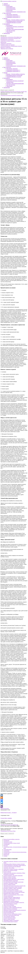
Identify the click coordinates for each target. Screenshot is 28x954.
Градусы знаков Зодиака (9, 884)
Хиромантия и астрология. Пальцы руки (11, 38)
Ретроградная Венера (8, 912)
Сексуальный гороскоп (9, 916)
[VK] (14, 795)
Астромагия (6, 24)
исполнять (6, 808)
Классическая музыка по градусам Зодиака (13, 892)
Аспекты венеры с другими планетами (13, 875)
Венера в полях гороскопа (9, 878)
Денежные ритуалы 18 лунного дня (9, 824)
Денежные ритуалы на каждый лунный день (16, 91)
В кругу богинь (7, 871)
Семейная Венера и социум (13, 22)
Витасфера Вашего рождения (10, 880)
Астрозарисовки (10, 7)
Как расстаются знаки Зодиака (10, 889)
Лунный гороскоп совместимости (11, 897)
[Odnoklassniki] (14, 798)
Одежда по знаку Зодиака (9, 906)
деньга (2, 808)
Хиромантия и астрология (7, 39)
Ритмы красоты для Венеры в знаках (12, 914)
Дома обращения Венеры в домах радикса (13, 879)
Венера (5, 18)
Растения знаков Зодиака (9, 911)
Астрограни (9, 6)
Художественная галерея (9, 917)
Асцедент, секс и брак (8, 867)
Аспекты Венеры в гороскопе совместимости (14, 865)
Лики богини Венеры (8, 905)
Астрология (6, 5)
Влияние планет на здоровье (8, 44)
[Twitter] (14, 802)
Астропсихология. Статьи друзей (11, 843)
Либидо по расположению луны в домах (13, 894)
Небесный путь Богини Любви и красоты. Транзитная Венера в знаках (13, 903)
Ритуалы (5, 845)
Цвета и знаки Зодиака (9, 919)
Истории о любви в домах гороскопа (12, 888)
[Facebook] (14, 800)
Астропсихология (11, 9)
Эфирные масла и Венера (7, 48)
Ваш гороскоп (7, 13)
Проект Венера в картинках (10, 908)
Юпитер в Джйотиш (6, 47)
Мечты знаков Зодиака (9, 899)
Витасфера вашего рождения (14, 21)
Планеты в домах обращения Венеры (12, 907)
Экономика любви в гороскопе (11, 920)
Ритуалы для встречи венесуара (15, 29)
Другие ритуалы (10, 30)
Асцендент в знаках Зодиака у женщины (11, 41)
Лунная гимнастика (8, 896)
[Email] (14, 804)
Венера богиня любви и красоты (11, 839)
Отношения (6, 840)
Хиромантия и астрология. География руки (11, 37)
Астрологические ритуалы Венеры (12, 866)
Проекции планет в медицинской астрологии (14, 910)
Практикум (9, 32)
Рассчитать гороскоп (12, 14)
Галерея (5, 855)
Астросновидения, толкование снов (16, 11)
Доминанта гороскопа (6, 43)
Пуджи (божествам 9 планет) (10, 921)
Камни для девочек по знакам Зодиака (12, 890)
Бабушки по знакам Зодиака (10, 870)
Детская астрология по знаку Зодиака (12, 887)
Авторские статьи (7, 841)
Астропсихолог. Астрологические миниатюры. (14, 852)
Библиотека (6, 33)
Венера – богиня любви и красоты (15, 20)
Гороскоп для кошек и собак (10, 883)
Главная (5, 3)
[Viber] (14, 807)
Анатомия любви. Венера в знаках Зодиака (14, 864)
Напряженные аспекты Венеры (11, 901)
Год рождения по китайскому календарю (13, 882)
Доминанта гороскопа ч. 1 (13, 15)
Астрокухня (9, 10)
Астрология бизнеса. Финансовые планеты (11, 46)
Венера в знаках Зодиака (9, 876)
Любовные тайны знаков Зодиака (11, 898)
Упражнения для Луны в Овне (8, 831)
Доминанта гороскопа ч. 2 (13, 17)
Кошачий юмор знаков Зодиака (11, 893)
